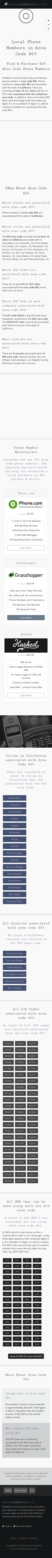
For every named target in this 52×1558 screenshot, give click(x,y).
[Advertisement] (26, 153)
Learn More (26, 547)
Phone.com (26, 493)
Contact (23, 1538)
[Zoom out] (48, 25)
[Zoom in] (48, 20)
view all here (15, 290)
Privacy (34, 1538)
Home (8, 1490)
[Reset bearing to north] (48, 29)
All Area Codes (23, 1526)
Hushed (26, 634)
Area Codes (20, 1490)
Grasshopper (26, 563)
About (13, 1538)
